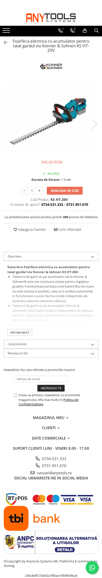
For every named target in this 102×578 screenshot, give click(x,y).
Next (94, 124)
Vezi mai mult (19, 332)
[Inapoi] (3, 42)
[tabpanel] (51, 119)
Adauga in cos (65, 190)
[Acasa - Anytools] (51, 17)
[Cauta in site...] (96, 31)
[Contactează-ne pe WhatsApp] (92, 567)
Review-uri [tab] (17, 353)
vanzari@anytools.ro (54, 472)
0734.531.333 (53, 458)
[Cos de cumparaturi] (84, 31)
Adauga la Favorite (31, 229)
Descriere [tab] (14, 256)
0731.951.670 (53, 465)
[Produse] (6, 32)
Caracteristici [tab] (17, 344)
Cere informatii (69, 229)
